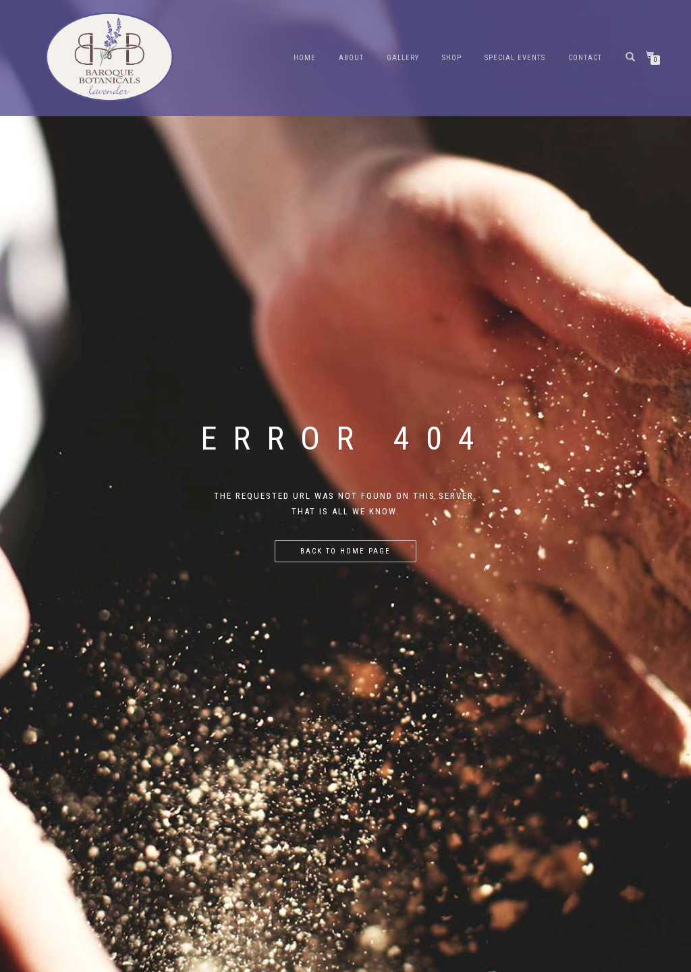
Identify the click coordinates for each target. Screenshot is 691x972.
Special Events (515, 57)
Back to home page (345, 551)
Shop (452, 57)
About (351, 57)
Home (305, 57)
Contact (585, 57)
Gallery (403, 57)
